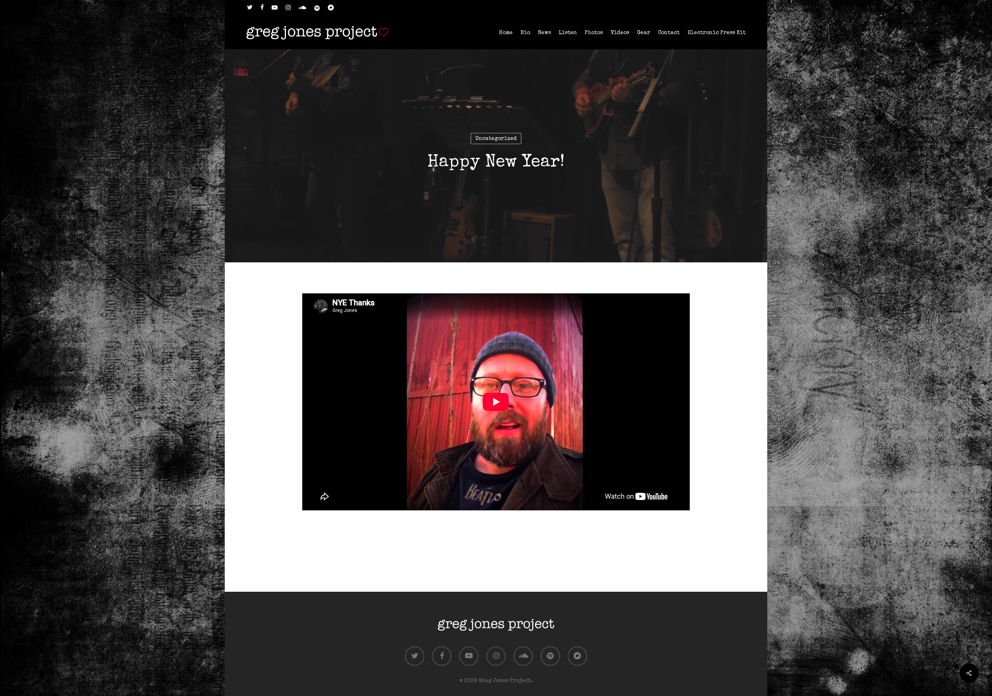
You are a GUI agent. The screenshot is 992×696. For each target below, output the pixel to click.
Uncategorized (496, 138)
